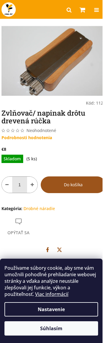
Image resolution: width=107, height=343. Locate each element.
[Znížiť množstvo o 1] (7, 185)
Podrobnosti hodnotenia (26, 137)
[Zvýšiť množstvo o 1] (32, 185)
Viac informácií (51, 294)
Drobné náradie (39, 208)
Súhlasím (51, 328)
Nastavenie (51, 309)
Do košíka (73, 184)
